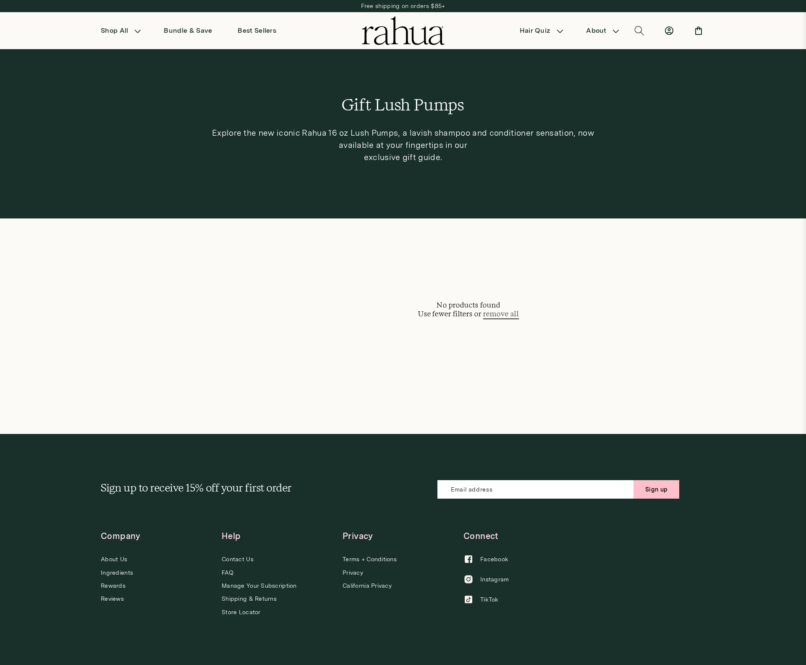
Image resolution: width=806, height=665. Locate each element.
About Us (114, 559)
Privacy (353, 572)
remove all (501, 314)
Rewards (113, 585)
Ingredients (117, 572)
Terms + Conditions (370, 559)
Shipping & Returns (249, 598)
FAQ (227, 572)
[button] (124, 30)
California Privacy (367, 585)
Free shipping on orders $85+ (403, 6)
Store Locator (241, 612)
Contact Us (238, 559)
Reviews (112, 598)
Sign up (656, 489)
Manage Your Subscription (259, 585)
